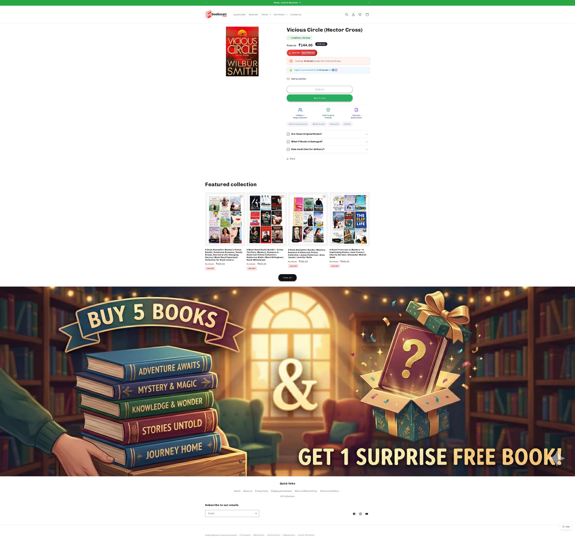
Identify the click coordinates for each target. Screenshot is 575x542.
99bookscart (216, 535)
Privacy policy (245, 535)
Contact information (306, 535)
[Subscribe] (255, 513)
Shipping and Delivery (281, 491)
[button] (266, 14)
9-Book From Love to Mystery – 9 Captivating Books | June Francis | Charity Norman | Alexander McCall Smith (348, 253)
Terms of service (273, 535)
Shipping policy (289, 535)
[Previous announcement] (206, 3)
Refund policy (259, 535)
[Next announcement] (369, 3)
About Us (247, 491)
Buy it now (319, 98)
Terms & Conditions (329, 491)
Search (237, 491)
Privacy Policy (261, 491)
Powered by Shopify (229, 535)
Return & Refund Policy (306, 491)
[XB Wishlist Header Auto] (360, 14)
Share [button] (292, 158)
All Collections (287, 496)
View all (287, 277)
